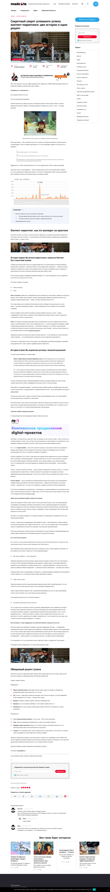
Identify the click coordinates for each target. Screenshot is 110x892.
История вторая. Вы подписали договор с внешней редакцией (35, 218)
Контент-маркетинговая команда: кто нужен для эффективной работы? (87, 859)
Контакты (75, 4)
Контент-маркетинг (18, 59)
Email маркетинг (81, 63)
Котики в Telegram (88, 19)
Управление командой (83, 120)
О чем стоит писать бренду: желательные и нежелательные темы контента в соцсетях (42, 860)
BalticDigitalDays (81, 52)
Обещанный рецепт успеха (22, 221)
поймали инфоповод (34, 330)
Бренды (13, 10)
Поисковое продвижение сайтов (85, 91)
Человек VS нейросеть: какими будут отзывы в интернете (18, 859)
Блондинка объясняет (83, 70)
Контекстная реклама (82, 74)
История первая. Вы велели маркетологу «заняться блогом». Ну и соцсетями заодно (41, 216)
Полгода (13, 165)
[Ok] (108, 889)
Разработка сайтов (82, 102)
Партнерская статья (82, 84)
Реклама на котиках (64, 4)
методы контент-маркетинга (18, 783)
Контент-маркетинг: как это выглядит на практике (29, 214)
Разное (79, 99)
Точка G (79, 113)
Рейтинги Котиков (81, 106)
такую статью (14, 392)
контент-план (31, 494)
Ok (94, 889)
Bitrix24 (79, 56)
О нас (54, 4)
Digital (35, 10)
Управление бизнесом (49, 10)
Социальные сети (81, 109)
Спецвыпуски (24, 10)
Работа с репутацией (82, 95)
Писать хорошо (81, 88)
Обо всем (79, 81)
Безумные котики (81, 67)
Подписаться (60, 771)
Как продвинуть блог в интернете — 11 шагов (66, 851)
